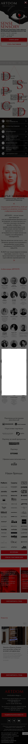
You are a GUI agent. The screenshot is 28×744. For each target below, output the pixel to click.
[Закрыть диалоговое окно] (25, 2)
